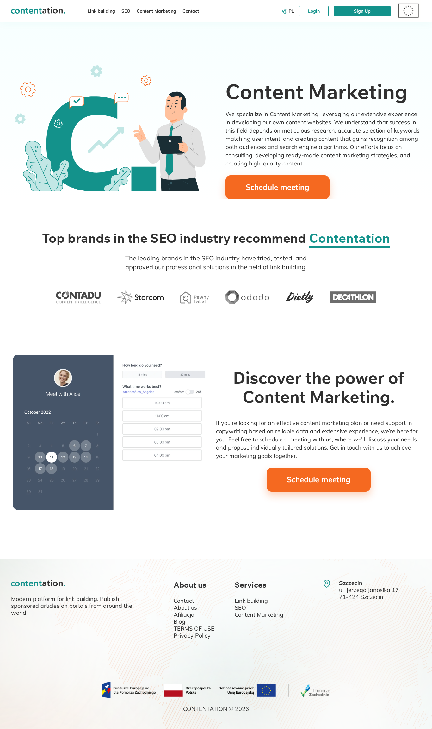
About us (185, 607)
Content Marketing (156, 11)
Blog (179, 621)
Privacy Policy (192, 635)
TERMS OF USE (194, 628)
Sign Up (362, 11)
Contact (190, 11)
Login (314, 11)
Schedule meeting (277, 187)
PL (291, 11)
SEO (125, 11)
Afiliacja (184, 614)
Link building (101, 11)
